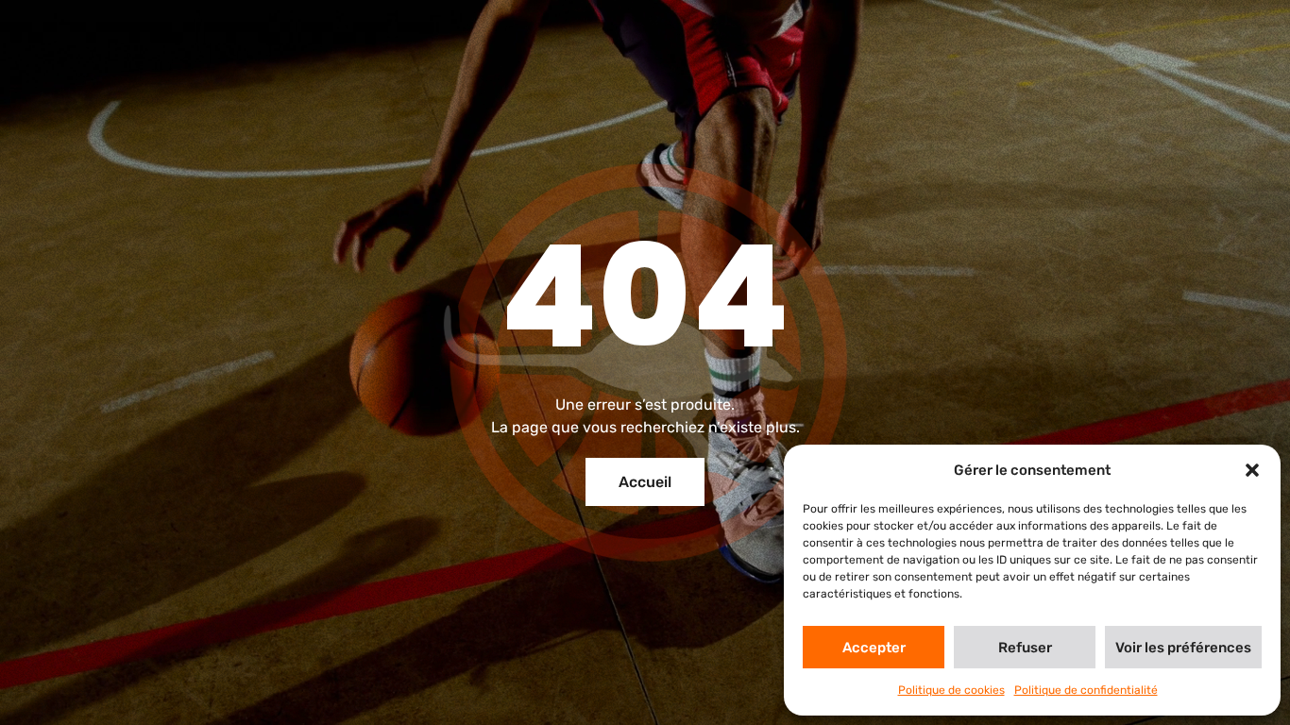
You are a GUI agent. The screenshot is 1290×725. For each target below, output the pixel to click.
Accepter (874, 647)
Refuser (1025, 647)
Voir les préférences (1183, 647)
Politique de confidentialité (1086, 690)
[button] (1252, 470)
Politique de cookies (951, 690)
